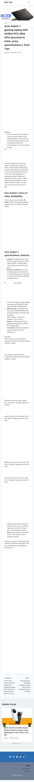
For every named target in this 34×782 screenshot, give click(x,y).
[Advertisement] (17, 73)
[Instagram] (17, 757)
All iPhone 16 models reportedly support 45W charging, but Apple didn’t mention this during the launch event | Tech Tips (9, 685)
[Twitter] (13, 757)
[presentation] (17, 716)
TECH (5, 23)
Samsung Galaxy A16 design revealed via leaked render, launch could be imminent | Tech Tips (24, 684)
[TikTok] (23, 757)
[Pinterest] (20, 757)
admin (7, 52)
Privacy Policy (26, 769)
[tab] (13, 743)
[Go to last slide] (4, 725)
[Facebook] (10, 757)
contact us (27, 771)
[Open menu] (28, 2)
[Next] (29, 725)
